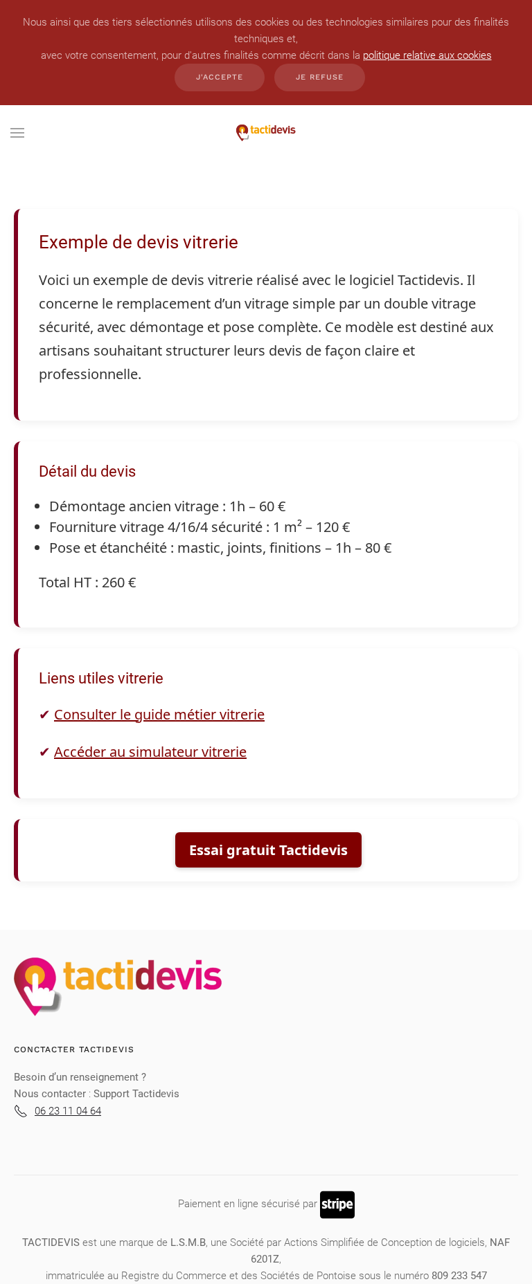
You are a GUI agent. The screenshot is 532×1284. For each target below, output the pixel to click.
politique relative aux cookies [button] (427, 55)
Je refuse (320, 77)
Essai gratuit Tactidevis (268, 850)
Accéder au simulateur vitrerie (150, 751)
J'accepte (219, 77)
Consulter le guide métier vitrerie (159, 714)
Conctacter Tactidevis (74, 1049)
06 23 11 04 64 (68, 1111)
